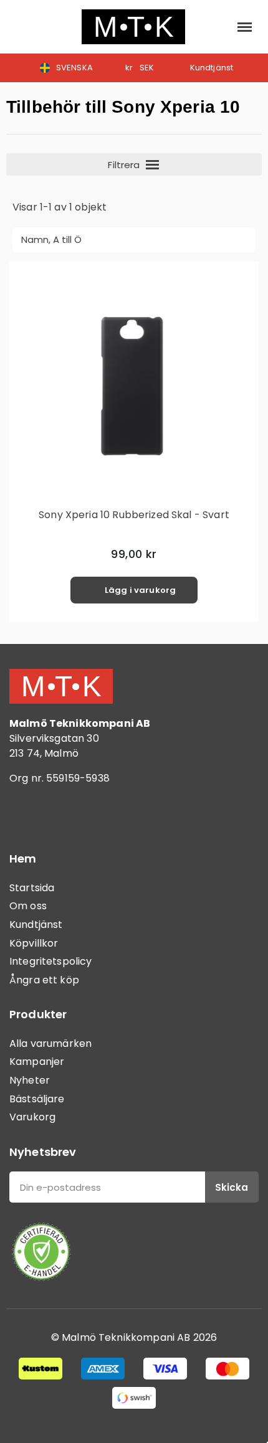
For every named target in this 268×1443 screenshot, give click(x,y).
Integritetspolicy (50, 961)
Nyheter (29, 1080)
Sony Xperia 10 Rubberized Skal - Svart (134, 515)
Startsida (31, 888)
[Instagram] (59, 814)
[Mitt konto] (217, 27)
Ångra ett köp (44, 980)
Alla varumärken (50, 1043)
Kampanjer (36, 1061)
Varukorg (32, 1117)
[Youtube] (93, 814)
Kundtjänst (36, 924)
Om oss (28, 906)
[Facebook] (25, 814)
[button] (22, 27)
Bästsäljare (37, 1099)
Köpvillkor (34, 943)
